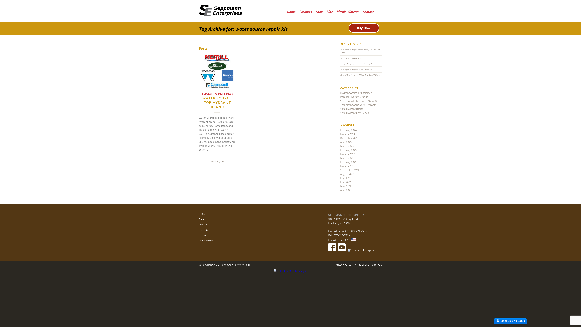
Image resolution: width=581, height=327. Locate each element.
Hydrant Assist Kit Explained (356, 93)
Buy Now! (364, 28)
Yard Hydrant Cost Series (354, 113)
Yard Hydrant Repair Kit (350, 58)
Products (203, 224)
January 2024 (347, 134)
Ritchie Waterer (206, 240)
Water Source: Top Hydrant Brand (217, 102)
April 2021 (346, 190)
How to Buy (204, 229)
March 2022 (347, 158)
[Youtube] (369, 4)
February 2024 (348, 130)
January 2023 (347, 154)
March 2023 (347, 146)
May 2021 (345, 186)
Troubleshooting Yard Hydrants (358, 105)
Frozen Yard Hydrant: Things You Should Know (360, 75)
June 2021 (345, 182)
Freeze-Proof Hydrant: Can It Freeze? (356, 63)
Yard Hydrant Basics (351, 109)
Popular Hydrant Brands (217, 93)
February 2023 (348, 150)
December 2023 (349, 138)
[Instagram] (378, 4)
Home (202, 213)
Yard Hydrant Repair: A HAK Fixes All (356, 69)
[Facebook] (361, 4)
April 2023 (346, 142)
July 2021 (345, 178)
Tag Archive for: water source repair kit (243, 29)
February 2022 (348, 162)
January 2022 (347, 166)
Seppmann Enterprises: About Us (359, 101)
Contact (202, 235)
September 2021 (349, 170)
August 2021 (347, 174)
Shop (201, 219)
